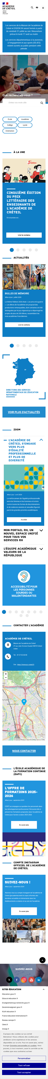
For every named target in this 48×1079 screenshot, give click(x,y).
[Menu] (43, 7)
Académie (25, 119)
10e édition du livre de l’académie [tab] (17, 249)
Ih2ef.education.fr (9, 1011)
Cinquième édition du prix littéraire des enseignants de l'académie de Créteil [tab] (12, 250)
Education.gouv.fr (9, 994)
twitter (9, 980)
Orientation (10, 131)
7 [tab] (40, 611)
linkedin (39, 980)
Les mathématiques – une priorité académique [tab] (30, 249)
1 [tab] (12, 346)
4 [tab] (30, 345)
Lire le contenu (24, 325)
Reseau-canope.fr (9, 1020)
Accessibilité (37, 7)
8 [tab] (21, 615)
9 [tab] (27, 615)
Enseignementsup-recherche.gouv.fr (16, 1003)
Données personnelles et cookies (23, 1045)
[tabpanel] (24, 201)
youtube (31, 980)
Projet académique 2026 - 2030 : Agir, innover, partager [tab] (24, 249)
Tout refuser (24, 1065)
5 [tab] (36, 345)
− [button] (6, 677)
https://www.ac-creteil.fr (25, 664)
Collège (10, 125)
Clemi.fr (5, 1024)
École (10, 119)
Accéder (24, 519)
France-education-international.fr (14, 1016)
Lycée (25, 125)
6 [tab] (34, 611)
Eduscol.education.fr (10, 998)
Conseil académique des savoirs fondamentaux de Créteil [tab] (36, 249)
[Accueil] (9, 8)
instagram (24, 980)
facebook (17, 980)
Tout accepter (24, 1072)
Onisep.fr (5, 1029)
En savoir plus (24, 825)
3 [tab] (24, 345)
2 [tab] (17, 345)
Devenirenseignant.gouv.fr (12, 1007)
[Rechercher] (32, 7)
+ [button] (6, 673)
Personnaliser (24, 1058)
